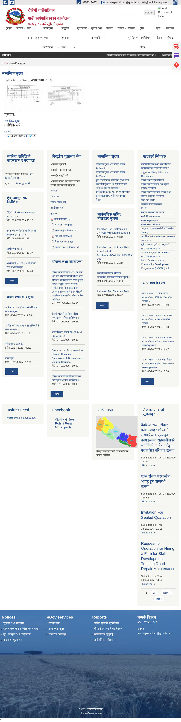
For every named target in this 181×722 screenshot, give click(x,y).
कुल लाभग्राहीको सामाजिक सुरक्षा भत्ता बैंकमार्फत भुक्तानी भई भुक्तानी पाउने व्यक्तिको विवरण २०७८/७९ (112, 184)
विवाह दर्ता (55, 196)
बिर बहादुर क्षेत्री (23, 183)
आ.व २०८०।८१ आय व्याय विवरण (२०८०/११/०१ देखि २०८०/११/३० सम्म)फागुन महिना (158, 363)
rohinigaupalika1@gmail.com (154, 633)
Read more (148, 465)
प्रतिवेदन (82, 28)
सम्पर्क (121, 28)
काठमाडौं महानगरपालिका (151, 204)
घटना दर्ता (54, 623)
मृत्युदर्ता (54, 213)
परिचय (19, 28)
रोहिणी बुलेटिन (131, 33)
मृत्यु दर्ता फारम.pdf (63, 236)
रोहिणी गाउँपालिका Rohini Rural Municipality (65, 423)
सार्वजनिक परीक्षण (103, 640)
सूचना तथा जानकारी (96, 33)
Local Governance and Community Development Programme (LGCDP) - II (155, 264)
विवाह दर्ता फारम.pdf (64, 241)
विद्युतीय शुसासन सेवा (65, 38)
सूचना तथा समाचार (13, 623)
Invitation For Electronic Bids (113, 291)
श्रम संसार (159, 33)
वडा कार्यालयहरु (33, 33)
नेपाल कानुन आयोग (149, 220)
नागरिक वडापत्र (57, 634)
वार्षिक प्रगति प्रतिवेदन (106, 623)
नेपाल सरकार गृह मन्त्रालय (152, 180)
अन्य (12, 281)
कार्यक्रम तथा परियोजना (48, 38)
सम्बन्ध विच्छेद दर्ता (58, 202)
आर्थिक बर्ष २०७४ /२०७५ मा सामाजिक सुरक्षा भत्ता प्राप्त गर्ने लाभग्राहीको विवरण (113, 195)
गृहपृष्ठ (9, 28)
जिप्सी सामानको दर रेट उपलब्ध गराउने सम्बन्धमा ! (123, 55)
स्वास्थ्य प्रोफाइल (170, 33)
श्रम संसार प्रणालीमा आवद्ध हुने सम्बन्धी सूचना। (155, 481)
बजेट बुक (9, 358)
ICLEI (144, 208)
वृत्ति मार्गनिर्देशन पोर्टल (145, 38)
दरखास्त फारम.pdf (63, 224)
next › (166, 592)
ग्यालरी (109, 28)
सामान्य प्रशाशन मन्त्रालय (152, 212)
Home (5, 63)
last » (159, 598)
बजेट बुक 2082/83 (14, 343)
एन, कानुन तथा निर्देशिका (17, 634)
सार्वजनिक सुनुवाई (103, 634)
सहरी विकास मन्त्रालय (150, 216)
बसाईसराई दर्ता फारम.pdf (66, 230)
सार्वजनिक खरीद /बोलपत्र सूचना (21, 628)
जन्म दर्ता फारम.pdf (62, 219)
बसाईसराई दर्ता (57, 207)
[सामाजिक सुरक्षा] (24, 97)
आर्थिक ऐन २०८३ (14, 248)
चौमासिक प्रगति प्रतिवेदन (108, 628)
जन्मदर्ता (54, 190)
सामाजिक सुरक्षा (12, 120)
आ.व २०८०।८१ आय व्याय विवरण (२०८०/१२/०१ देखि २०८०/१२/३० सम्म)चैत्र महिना (158, 341)
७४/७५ (7, 131)
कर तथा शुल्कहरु (12, 640)
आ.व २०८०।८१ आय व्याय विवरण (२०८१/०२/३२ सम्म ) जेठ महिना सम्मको (157, 319)
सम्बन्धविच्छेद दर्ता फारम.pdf (67, 247)
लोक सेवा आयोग (148, 200)
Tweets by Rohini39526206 (20, 417)
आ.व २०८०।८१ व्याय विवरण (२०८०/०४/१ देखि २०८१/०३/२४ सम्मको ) (157, 297)
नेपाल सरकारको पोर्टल (150, 224)
